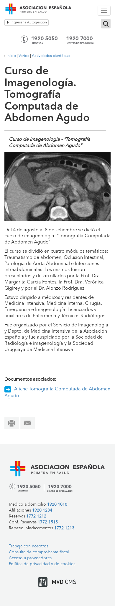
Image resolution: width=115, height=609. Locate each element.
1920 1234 (42, 510)
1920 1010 (57, 504)
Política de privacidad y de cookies (42, 564)
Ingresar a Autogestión (28, 22)
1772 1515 (48, 522)
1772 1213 (64, 528)
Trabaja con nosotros (28, 546)
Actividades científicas (51, 56)
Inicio (11, 56)
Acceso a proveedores (30, 558)
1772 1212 (36, 516)
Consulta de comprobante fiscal (39, 552)
